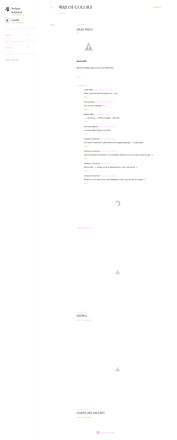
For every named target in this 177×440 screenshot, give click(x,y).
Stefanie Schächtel (92, 139)
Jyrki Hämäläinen (91, 127)
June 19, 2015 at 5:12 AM (109, 139)
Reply (86, 97)
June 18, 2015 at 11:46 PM (107, 127)
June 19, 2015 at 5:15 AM (109, 176)
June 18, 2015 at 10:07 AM (103, 90)
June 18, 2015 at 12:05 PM (104, 102)
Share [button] (52, 25)
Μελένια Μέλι (89, 114)
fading (82, 316)
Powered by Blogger (107, 432)
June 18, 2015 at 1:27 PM (103, 114)
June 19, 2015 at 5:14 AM (109, 151)
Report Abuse (11, 60)
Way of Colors (75, 7)
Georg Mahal (89, 102)
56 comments (87, 417)
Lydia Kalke (88, 90)
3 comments (86, 320)
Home (62, 13)
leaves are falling (91, 413)
